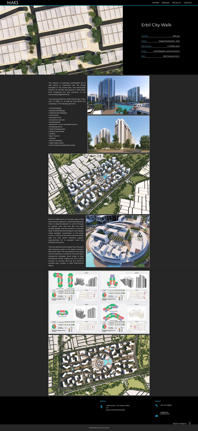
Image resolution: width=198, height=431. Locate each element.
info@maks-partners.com (165, 413)
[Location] (101, 406)
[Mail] (156, 416)
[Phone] (156, 405)
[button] (188, 2)
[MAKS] (12, 3)
